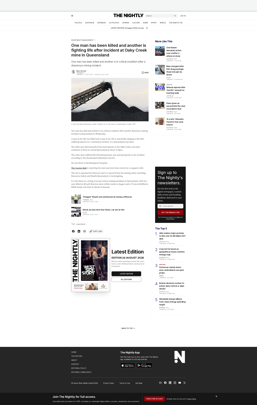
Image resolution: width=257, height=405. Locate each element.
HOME (73, 352)
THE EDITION (76, 356)
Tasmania (86, 200)
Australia (89, 22)
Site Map (138, 383)
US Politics (114, 22)
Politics (78, 22)
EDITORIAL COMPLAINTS (81, 372)
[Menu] (72, 15)
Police (85, 212)
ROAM (145, 22)
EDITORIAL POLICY (78, 368)
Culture (136, 22)
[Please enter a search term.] (175, 16)
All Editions (126, 279)
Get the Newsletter (170, 212)
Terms (178, 217)
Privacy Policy (170, 219)
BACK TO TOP (127, 328)
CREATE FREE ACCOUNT (154, 399)
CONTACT (75, 364)
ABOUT (74, 360)
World (163, 22)
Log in (183, 16)
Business (101, 22)
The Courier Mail (79, 168)
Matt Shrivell (81, 71)
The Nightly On (175, 22)
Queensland (87, 40)
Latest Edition (126, 274)
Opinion (125, 22)
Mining (161, 276)
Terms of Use (124, 383)
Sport (154, 22)
